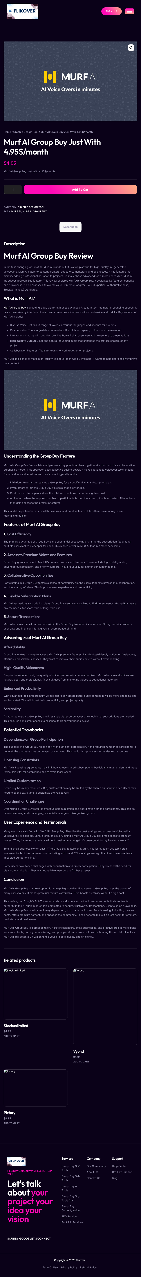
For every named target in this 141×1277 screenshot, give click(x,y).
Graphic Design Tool (25, 132)
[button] (131, 47)
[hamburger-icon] (129, 11)
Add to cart (80, 189)
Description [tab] (70, 226)
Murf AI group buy (15, 307)
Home (7, 132)
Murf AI (16, 211)
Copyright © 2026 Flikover (69, 1260)
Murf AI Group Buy (34, 211)
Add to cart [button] (12, 1036)
